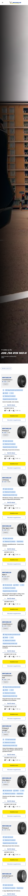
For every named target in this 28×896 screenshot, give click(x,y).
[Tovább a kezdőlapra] (15, 2)
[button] (9, 405)
